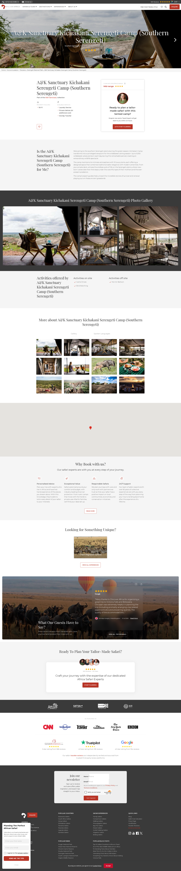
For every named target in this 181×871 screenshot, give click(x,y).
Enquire (174, 7)
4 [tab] (83, 66)
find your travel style (149, 7)
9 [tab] (98, 66)
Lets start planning (123, 127)
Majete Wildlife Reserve (66, 858)
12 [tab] (106, 66)
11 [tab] (103, 66)
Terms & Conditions (90, 788)
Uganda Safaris (63, 830)
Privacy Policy (110, 785)
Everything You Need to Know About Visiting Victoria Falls (108, 857)
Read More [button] (134, 618)
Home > (4, 70)
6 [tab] (89, 66)
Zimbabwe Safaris (64, 823)
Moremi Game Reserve (66, 849)
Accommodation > (13, 70)
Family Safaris (97, 816)
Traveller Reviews (133, 825)
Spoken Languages (102, 334)
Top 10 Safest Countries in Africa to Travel (106, 844)
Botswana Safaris (63, 816)
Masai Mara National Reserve (67, 846)
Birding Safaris (97, 835)
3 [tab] (81, 66)
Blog (130, 816)
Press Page (132, 821)
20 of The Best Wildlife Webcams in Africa (106, 846)
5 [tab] (86, 66)
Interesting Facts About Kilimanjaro (104, 853)
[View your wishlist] (161, 6)
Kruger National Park (65, 844)
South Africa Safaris (64, 819)
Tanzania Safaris (63, 825)
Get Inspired (91, 798)
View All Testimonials (117, 634)
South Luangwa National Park (68, 856)
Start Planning (90, 685)
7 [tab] (92, 66)
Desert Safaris (97, 828)
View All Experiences (90, 565)
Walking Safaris (98, 821)
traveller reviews (77, 755)
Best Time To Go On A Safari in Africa (105, 851)
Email (86, 782)
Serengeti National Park (35, 70)
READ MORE (90, 511)
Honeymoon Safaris (99, 819)
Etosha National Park (65, 851)
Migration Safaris (98, 832)
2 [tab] (78, 66)
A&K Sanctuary (102, 46)
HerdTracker (132, 823)
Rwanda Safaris (63, 828)
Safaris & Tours (29, 6)
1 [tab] (75, 66)
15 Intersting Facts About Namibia (104, 849)
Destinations (44, 6)
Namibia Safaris (63, 832)
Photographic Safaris (100, 823)
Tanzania (23, 70)
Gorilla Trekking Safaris (100, 830)
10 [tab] (100, 66)
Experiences (59, 6)
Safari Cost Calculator (135, 819)
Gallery (74, 334)
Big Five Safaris (98, 825)
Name (86, 776)
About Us (71, 6)
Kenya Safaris (62, 821)
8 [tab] (95, 66)
